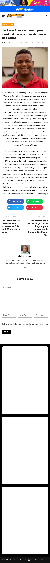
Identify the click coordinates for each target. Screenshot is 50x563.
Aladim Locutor (8, 42)
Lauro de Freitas (8, 25)
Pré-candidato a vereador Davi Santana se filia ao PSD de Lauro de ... (11, 226)
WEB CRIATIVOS (36, 560)
